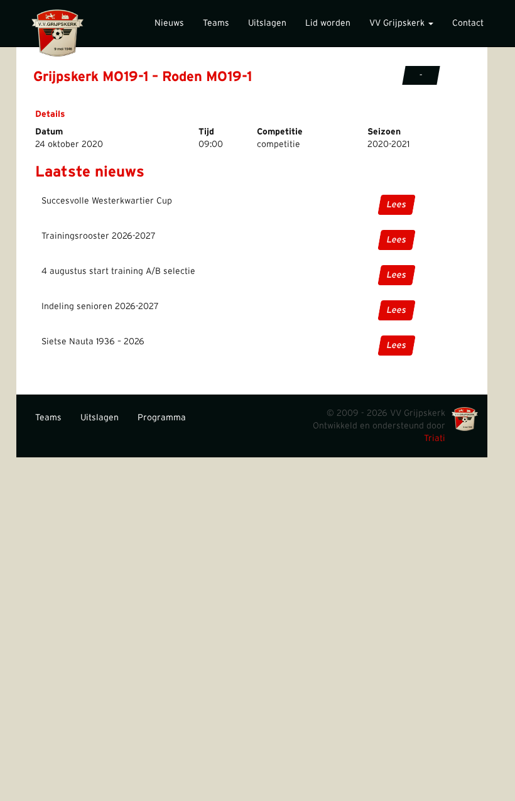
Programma (162, 417)
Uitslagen (267, 23)
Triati (434, 438)
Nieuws (169, 23)
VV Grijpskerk (398, 23)
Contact (468, 23)
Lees (396, 204)
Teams (216, 23)
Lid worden (327, 23)
